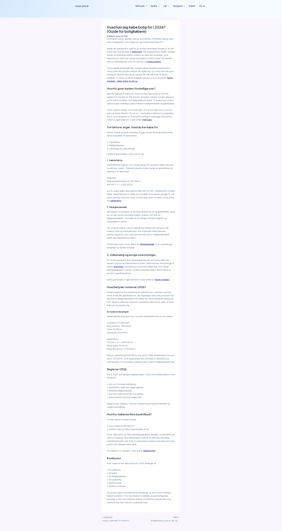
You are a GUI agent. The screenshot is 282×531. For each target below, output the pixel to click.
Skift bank (140, 6)
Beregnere (177, 6)
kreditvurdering (154, 62)
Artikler (192, 6)
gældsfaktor (115, 201)
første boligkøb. (162, 280)
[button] (146, 6)
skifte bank (137, 52)
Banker (154, 6)
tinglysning (118, 267)
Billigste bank (149, 451)
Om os (202, 6)
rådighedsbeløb (147, 244)
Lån (165, 6)
